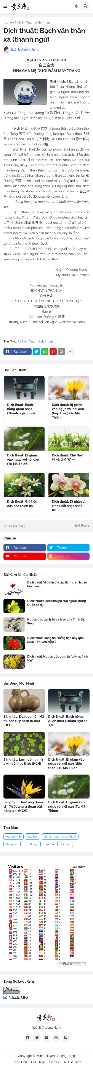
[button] (5, 6)
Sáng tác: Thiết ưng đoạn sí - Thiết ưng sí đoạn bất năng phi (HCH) (23, 806)
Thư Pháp (30, 844)
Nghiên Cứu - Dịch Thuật (32, 22)
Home (7, 22)
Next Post (80, 525)
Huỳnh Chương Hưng (60, 1056)
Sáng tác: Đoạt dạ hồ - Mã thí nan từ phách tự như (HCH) (23, 721)
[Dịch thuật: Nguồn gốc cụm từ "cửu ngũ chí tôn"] (14, 662)
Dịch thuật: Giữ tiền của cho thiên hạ (22, 504)
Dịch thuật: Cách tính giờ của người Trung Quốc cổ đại (56, 603)
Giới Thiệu (38, 1062)
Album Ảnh (13, 836)
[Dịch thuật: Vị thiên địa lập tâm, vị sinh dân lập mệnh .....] (14, 587)
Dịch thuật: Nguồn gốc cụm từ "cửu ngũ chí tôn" (57, 658)
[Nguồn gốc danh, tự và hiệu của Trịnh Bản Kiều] (14, 624)
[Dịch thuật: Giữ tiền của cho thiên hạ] (24, 485)
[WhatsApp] (44, 351)
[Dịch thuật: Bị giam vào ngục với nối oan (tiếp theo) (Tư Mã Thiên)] (68, 388)
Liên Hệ (54, 1062)
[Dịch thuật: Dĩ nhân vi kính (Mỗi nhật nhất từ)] (68, 485)
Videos (65, 844)
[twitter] (37, 1038)
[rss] (65, 1038)
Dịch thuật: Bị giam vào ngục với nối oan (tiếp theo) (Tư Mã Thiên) (68, 411)
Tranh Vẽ (49, 844)
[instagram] (56, 1038)
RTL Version (72, 1062)
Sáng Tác (12, 844)
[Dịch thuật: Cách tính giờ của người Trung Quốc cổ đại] (14, 606)
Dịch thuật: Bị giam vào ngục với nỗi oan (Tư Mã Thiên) (23, 459)
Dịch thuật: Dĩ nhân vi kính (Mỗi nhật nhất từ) (68, 506)
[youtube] (46, 1038)
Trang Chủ (19, 1062)
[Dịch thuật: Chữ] (68, 439)
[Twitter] (36, 351)
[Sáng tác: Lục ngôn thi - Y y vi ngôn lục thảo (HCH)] (24, 744)
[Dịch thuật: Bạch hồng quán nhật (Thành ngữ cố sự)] (24, 388)
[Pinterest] (53, 351)
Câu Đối (32, 836)
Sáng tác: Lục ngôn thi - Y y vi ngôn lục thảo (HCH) (23, 762)
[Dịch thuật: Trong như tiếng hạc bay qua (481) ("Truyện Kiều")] (14, 643)
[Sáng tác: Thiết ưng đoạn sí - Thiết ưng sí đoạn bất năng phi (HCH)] (24, 787)
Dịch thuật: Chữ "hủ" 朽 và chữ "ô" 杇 (67, 457)
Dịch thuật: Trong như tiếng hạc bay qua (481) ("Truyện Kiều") (55, 640)
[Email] (61, 351)
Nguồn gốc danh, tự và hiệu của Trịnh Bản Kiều (56, 621)
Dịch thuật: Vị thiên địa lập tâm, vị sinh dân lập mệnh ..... (57, 584)
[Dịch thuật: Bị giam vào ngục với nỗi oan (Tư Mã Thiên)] (24, 439)
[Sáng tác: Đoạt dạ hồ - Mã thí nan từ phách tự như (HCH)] (24, 701)
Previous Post (15, 525)
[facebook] (27, 1038)
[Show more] (70, 351)
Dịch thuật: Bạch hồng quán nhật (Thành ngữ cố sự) (21, 409)
